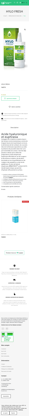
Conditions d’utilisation (6, 366)
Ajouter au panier (11, 98)
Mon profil (3, 351)
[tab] (14, 128)
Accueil (5, 16)
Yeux (25, 16)
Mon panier (3, 353)
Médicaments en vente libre (15, 16)
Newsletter (6, 396)
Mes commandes (5, 356)
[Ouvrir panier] (17, 2)
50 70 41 (5, 391)
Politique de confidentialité (7, 369)
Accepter (5, 413)
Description (14, 127)
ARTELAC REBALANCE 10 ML (8, 234)
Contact (3, 364)
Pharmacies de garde (6, 371)
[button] (25, 29)
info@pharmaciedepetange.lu (8, 389)
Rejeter (13, 413)
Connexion (3, 349)
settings (21, 409)
